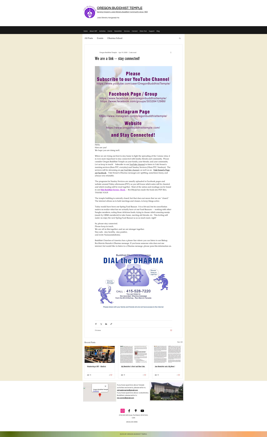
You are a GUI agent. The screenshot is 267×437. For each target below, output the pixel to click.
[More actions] (171, 52)
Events (100, 38)
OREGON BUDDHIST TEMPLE (119, 8)
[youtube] (142, 411)
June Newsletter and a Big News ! (165, 366)
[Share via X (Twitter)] (101, 324)
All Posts (88, 38)
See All (180, 342)
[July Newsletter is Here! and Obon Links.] (133, 354)
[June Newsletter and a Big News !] (167, 354)
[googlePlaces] (136, 411)
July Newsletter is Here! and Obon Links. (133, 366)
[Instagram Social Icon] (123, 411)
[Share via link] (111, 324)
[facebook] (129, 411)
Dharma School (114, 38)
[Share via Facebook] (96, 324)
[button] (180, 38)
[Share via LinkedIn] (106, 324)
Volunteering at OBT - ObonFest (96, 366)
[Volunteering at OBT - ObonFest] (100, 354)
